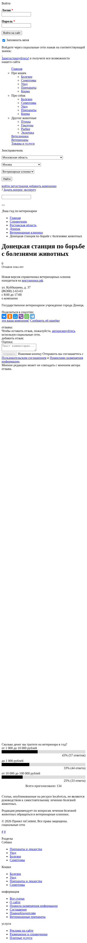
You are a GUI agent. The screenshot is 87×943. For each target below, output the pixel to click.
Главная (16, 68)
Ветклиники (20, 136)
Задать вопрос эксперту (19, 189)
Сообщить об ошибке (45, 320)
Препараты (28, 87)
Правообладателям (23, 913)
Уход (24, 84)
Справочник (18, 221)
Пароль (8, 21)
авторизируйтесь (63, 331)
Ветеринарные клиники (26, 232)
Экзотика (27, 132)
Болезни (26, 76)
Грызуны (27, 125)
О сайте (15, 902)
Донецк (15, 229)
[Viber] (21, 316)
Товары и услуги (23, 143)
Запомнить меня (17, 40)
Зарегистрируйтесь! (15, 58)
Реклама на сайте (21, 930)
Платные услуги (21, 938)
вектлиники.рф (32, 280)
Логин (7, 10)
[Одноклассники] (9, 316)
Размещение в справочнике (29, 934)
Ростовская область (23, 225)
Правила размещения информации (34, 906)
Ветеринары (19, 140)
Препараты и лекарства (26, 849)
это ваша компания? (15, 320)
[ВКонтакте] (4, 316)
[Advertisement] (43, 557)
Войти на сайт (11, 32)
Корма (25, 91)
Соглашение (18, 909)
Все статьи (17, 898)
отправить (9, 354)
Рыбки (25, 129)
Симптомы (28, 80)
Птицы (26, 121)
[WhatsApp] (26, 316)
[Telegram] (32, 316)
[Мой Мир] (15, 316)
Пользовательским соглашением (24, 358)
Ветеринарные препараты (28, 916)
